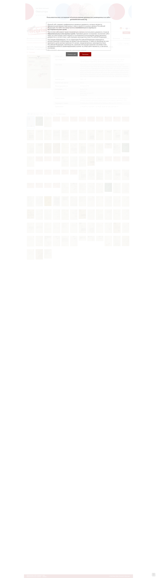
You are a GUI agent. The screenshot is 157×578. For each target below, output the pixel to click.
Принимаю (85, 54)
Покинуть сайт (72, 54)
